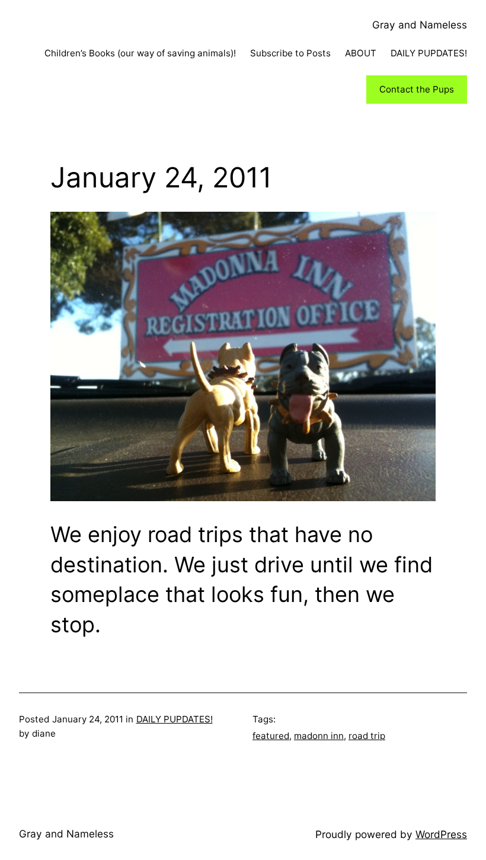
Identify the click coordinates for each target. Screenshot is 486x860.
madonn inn (319, 735)
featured (270, 735)
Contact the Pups (416, 89)
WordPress (441, 834)
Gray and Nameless (419, 24)
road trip (366, 735)
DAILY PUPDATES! (174, 719)
